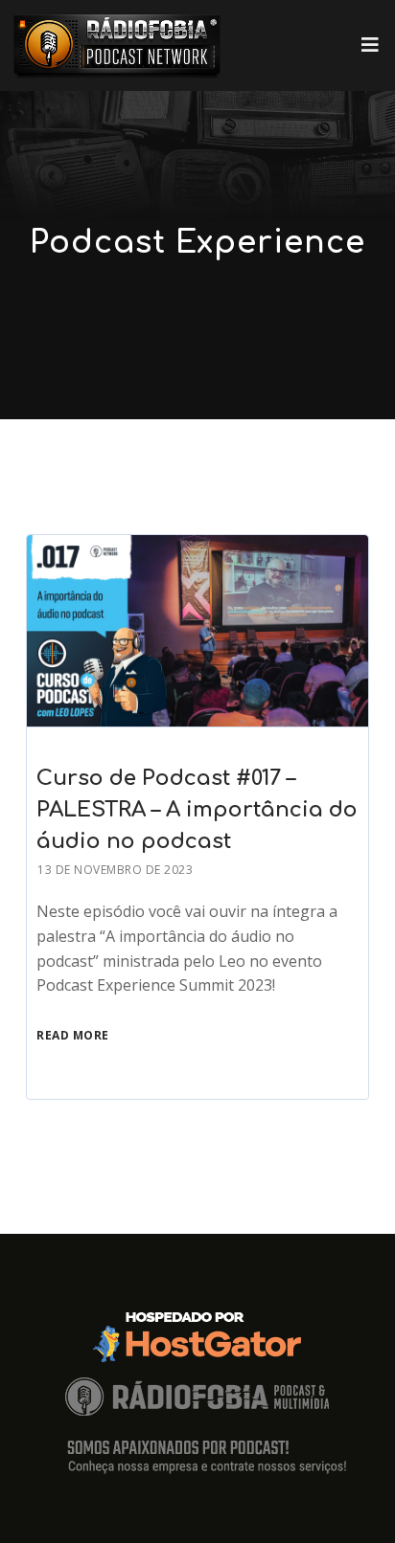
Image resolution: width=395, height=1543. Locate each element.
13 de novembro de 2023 (115, 869)
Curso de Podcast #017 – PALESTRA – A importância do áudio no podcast (197, 810)
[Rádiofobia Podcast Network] (117, 45)
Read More (72, 1035)
